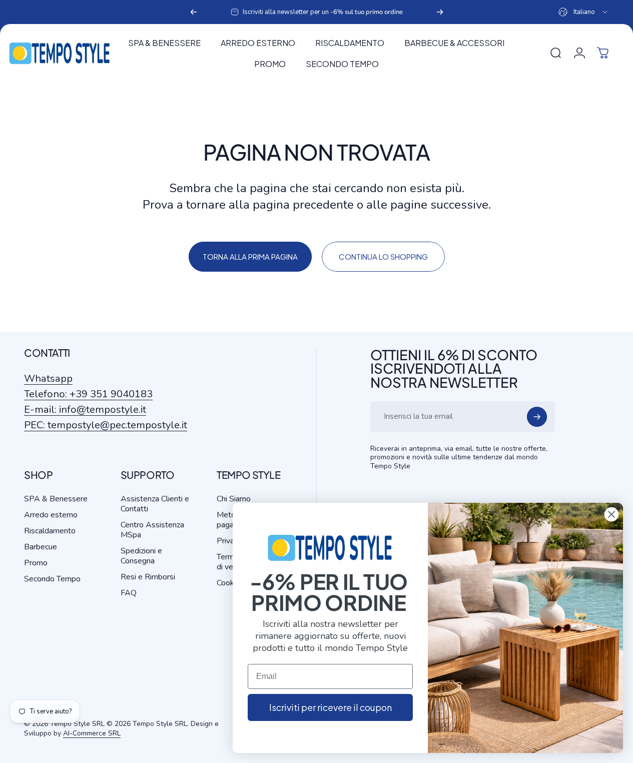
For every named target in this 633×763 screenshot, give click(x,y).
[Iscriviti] (537, 417)
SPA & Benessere (56, 499)
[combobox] (583, 12)
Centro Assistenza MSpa (152, 530)
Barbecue (40, 547)
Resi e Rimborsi (148, 577)
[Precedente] (194, 12)
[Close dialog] (611, 514)
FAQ (129, 593)
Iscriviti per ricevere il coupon (330, 707)
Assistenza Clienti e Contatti (155, 504)
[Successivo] (440, 12)
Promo (36, 563)
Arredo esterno (51, 515)
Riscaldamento (50, 531)
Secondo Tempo (52, 579)
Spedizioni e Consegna (141, 556)
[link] (105, 425)
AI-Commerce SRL (92, 733)
